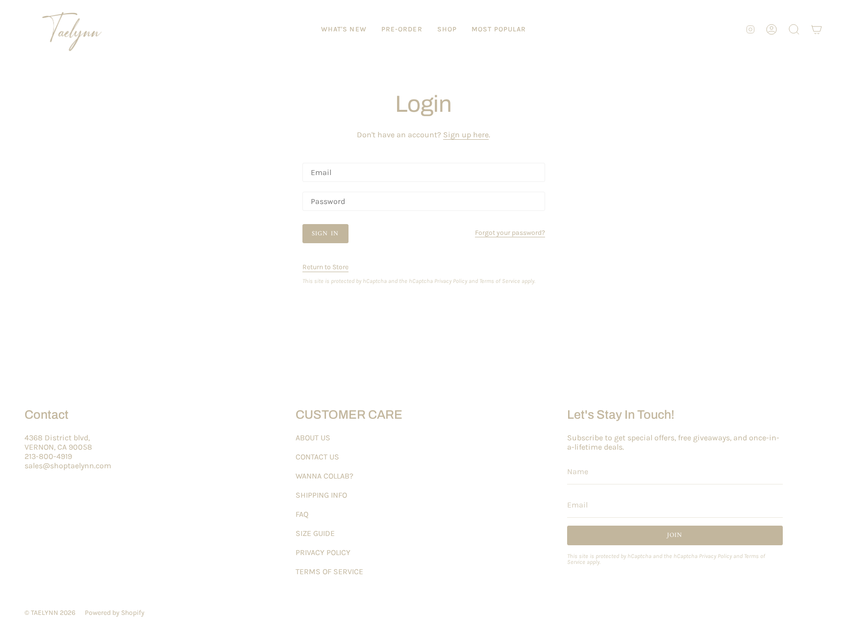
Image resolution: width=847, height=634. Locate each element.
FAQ (302, 514)
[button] (447, 29)
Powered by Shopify (115, 613)
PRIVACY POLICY (323, 552)
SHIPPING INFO (321, 495)
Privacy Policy (450, 281)
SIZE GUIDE (315, 533)
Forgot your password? (510, 233)
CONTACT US (317, 456)
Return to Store (325, 267)
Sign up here (466, 134)
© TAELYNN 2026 (50, 613)
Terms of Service (499, 281)
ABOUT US (313, 437)
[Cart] (816, 29)
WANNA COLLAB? (324, 476)
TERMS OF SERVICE (329, 571)
